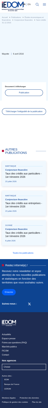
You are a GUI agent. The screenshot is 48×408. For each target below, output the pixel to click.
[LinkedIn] (20, 303)
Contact (5, 355)
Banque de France (12, 384)
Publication (24, 93)
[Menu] (44, 4)
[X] (29, 303)
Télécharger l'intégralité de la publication (24, 111)
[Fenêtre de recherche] (37, 4)
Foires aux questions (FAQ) (14, 343)
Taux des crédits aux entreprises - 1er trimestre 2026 (23, 205)
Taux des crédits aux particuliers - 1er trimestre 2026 (23, 175)
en (29, 4)
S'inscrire (9, 292)
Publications (16, 17)
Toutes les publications (23, 253)
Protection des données (29, 398)
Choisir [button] (7, 367)
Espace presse (8, 338)
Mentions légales (9, 398)
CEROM (7, 389)
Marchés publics (9, 347)
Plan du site (36, 402)
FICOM (5, 351)
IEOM (6, 380)
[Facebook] (24, 303)
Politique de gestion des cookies (15, 402)
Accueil (5, 17)
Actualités (6, 334)
